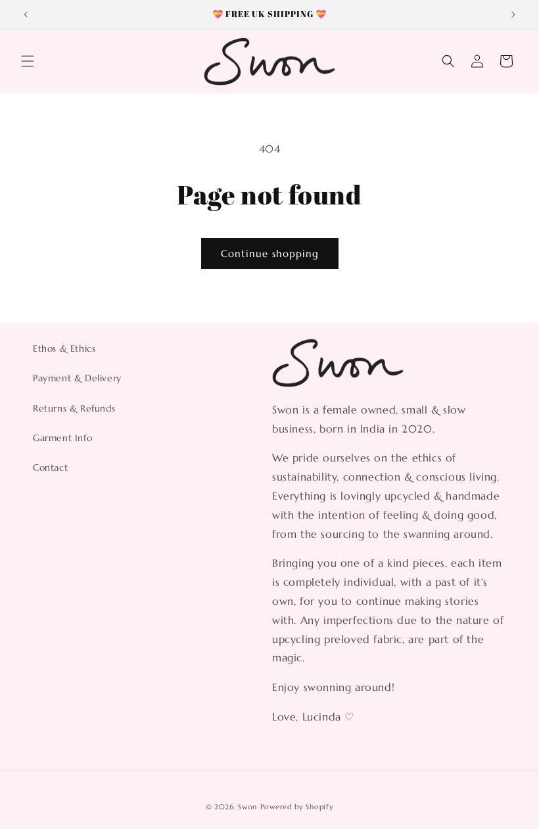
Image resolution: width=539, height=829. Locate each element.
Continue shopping (270, 253)
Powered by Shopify (297, 806)
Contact (50, 467)
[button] (27, 61)
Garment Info (62, 438)
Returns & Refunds (74, 408)
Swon (247, 806)
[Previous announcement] (25, 14)
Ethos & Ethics (64, 348)
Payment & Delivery (77, 378)
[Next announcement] (513, 14)
